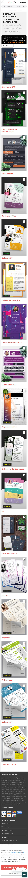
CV (2, 511)
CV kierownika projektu (11, 342)
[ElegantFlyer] (12, 2)
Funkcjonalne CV (8, 764)
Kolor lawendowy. (8, 385)
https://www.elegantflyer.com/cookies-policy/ (10, 857)
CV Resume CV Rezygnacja (12, 469)
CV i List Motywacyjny (10, 300)
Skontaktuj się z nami (7, 844)
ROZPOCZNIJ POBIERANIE (16, 42)
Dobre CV (5, 596)
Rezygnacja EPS (8, 87)
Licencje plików (5, 823)
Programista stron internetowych (9, 130)
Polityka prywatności (6, 830)
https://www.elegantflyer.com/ (17, 852)
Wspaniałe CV (7, 638)
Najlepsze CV (6, 258)
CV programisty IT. (9, 427)
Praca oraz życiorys (9, 553)
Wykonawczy (7, 680)
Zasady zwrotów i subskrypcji (9, 840)
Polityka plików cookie (7, 833)
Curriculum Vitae (8, 216)
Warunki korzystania (6, 827)
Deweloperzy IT (8, 174)
